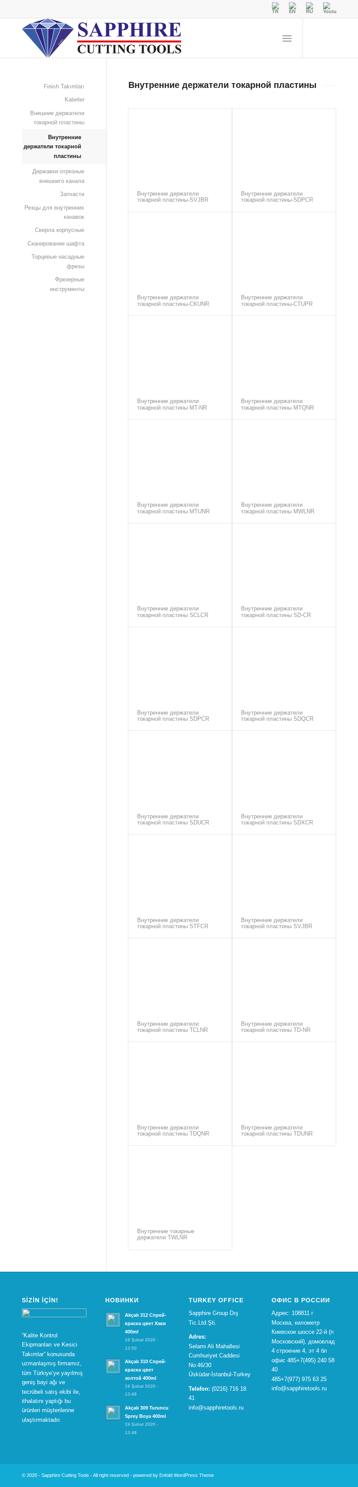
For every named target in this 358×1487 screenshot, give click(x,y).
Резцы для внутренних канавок (54, 212)
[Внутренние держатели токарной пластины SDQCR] (284, 664)
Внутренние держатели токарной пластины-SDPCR (277, 196)
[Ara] (267, 38)
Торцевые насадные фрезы (57, 261)
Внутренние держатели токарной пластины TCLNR (172, 1027)
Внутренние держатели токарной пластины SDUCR (173, 819)
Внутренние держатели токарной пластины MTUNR (173, 508)
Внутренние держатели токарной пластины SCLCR (172, 611)
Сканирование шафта (56, 243)
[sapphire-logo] (101, 38)
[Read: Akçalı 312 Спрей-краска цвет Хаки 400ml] (113, 1320)
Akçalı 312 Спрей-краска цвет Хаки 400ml (145, 1323)
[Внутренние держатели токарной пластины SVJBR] (284, 871)
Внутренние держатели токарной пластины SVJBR (276, 923)
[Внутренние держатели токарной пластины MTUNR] (180, 456)
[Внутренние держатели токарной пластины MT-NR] (180, 352)
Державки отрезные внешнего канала (58, 176)
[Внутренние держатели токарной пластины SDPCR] (180, 664)
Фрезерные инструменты (67, 284)
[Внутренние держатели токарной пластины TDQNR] (180, 1078)
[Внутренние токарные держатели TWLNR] (180, 1182)
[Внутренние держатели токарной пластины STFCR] (180, 871)
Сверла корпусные (59, 230)
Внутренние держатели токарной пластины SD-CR (276, 611)
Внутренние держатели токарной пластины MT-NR (172, 404)
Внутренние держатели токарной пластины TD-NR (275, 1027)
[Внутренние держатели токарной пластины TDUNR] (284, 1078)
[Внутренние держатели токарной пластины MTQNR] (284, 352)
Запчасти (72, 194)
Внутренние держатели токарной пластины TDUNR (277, 1130)
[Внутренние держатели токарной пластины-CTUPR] (284, 249)
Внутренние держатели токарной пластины (52, 146)
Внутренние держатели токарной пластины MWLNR (277, 508)
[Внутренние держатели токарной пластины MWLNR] (284, 456)
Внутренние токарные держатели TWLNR (165, 1234)
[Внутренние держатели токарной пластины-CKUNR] (180, 249)
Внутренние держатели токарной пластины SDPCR (173, 715)
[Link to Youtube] (316, 38)
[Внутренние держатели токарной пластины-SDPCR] (284, 145)
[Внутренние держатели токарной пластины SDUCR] (180, 767)
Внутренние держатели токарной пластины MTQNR (277, 404)
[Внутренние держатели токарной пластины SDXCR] (284, 767)
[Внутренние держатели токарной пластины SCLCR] (180, 560)
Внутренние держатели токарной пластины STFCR (172, 923)
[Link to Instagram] (329, 38)
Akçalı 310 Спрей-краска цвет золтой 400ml (145, 1370)
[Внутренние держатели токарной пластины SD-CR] (284, 560)
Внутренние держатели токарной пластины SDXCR (277, 819)
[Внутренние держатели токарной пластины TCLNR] (180, 975)
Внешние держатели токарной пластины (57, 118)
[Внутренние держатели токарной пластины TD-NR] (284, 975)
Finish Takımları (64, 86)
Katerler (74, 99)
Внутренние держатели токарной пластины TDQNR (173, 1130)
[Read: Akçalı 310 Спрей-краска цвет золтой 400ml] (113, 1366)
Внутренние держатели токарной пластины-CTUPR (277, 300)
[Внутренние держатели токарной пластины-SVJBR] (180, 145)
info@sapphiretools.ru (216, 1407)
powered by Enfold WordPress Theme (173, 1475)
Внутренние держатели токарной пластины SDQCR (277, 715)
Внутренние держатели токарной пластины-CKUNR (173, 300)
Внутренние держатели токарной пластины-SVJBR (172, 196)
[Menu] (287, 38)
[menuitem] (267, 38)
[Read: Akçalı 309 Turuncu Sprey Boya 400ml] (113, 1412)
